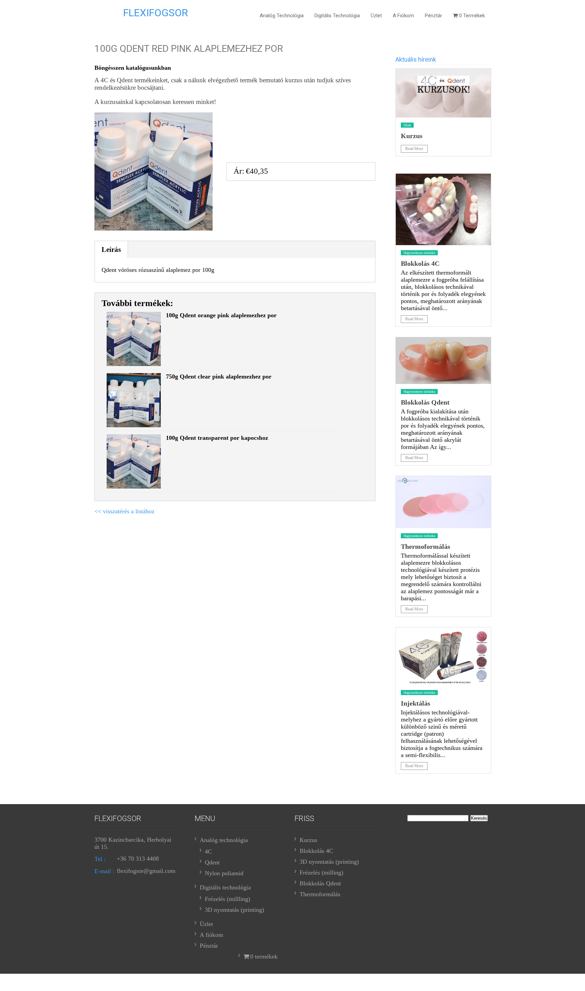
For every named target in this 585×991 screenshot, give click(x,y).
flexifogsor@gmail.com (146, 870)
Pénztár (433, 16)
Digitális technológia (337, 16)
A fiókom (403, 16)
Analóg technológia (282, 16)
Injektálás (415, 703)
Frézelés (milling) (321, 872)
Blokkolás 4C (420, 263)
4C (208, 851)
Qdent (212, 862)
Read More (414, 148)
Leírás (111, 249)
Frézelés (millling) (227, 899)
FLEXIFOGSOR (155, 13)
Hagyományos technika (419, 253)
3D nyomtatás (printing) (234, 909)
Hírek (407, 125)
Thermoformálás (425, 546)
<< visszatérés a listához (124, 511)
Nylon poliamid (224, 873)
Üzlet (376, 16)
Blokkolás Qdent (425, 402)
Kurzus (411, 135)
